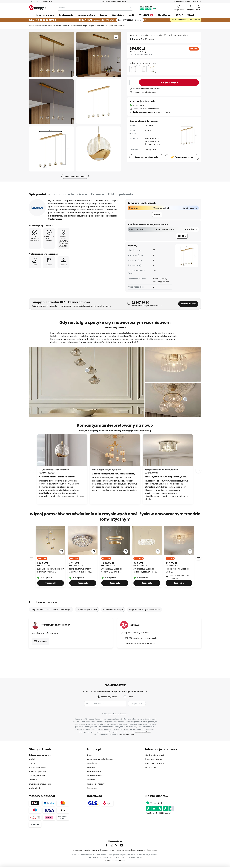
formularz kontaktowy (143, 732)
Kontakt (32, 759)
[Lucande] (37, 207)
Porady (101, 784)
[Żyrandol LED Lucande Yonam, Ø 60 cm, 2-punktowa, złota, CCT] (115, 556)
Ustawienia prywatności (81, 850)
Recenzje (97, 194)
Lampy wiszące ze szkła (87, 609)
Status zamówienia (37, 767)
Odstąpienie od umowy (40, 755)
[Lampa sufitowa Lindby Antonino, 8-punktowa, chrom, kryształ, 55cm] (83, 556)
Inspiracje (91, 784)
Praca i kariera (94, 771)
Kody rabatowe (94, 775)
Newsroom (92, 788)
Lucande (149, 125)
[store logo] (38, 7)
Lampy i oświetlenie (36, 26)
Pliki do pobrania (120, 194)
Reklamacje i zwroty (38, 771)
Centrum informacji (154, 755)
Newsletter (92, 763)
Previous (31, 557)
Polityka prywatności (155, 763)
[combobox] (95, 7)
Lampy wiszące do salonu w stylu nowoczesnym (51, 609)
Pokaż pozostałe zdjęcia (75, 176)
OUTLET (179, 15)
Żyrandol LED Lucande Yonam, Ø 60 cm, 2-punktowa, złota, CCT (111, 570)
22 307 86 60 (140, 303)
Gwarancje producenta (40, 784)
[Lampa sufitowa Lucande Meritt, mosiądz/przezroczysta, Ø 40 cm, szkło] (179, 556)
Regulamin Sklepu (153, 759)
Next (198, 557)
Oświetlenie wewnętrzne (52, 26)
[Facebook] (108, 845)
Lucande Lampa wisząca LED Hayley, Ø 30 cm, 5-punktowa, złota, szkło (50, 570)
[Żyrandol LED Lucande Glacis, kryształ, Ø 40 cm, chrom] (147, 556)
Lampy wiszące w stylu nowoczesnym (144, 609)
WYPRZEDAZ (129, 20)
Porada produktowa (184, 157)
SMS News (91, 767)
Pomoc (32, 763)
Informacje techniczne (70, 194)
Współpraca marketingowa (100, 759)
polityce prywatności (127, 734)
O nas (89, 755)
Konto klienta (35, 788)
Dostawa (33, 779)
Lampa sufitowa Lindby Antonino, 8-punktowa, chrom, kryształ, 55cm (80, 570)
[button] (51, 101)
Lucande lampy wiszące (113, 609)
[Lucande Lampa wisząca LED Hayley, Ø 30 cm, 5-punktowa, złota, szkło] (50, 556)
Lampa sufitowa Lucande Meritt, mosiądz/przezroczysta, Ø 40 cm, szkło (178, 570)
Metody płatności (37, 775)
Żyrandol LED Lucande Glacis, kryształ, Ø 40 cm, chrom (145, 570)
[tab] (39, 194)
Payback (91, 779)
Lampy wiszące (68, 26)
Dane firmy (150, 767)
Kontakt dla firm (188, 304)
